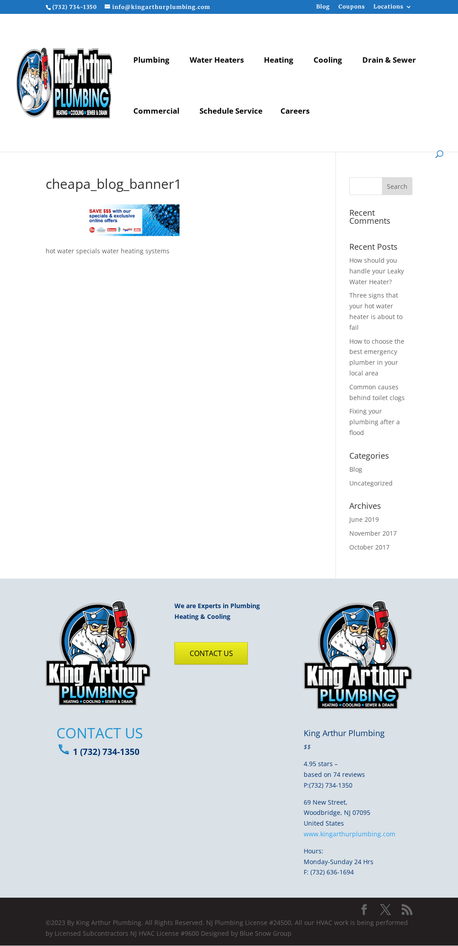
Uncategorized (371, 483)
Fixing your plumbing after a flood (374, 422)
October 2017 (369, 547)
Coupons (352, 7)
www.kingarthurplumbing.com (349, 834)
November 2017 (373, 533)
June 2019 (364, 519)
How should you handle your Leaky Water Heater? (376, 271)
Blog (323, 7)
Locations (388, 7)
